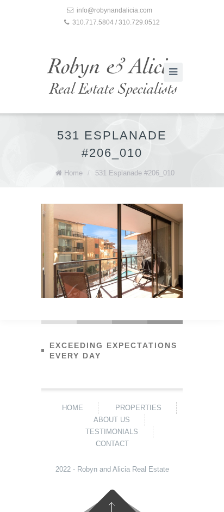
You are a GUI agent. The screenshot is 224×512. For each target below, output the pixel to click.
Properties (138, 408)
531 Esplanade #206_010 (135, 173)
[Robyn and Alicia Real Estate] (112, 77)
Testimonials (111, 432)
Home (73, 173)
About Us (112, 420)
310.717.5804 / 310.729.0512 (116, 22)
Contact (112, 444)
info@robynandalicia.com (114, 10)
